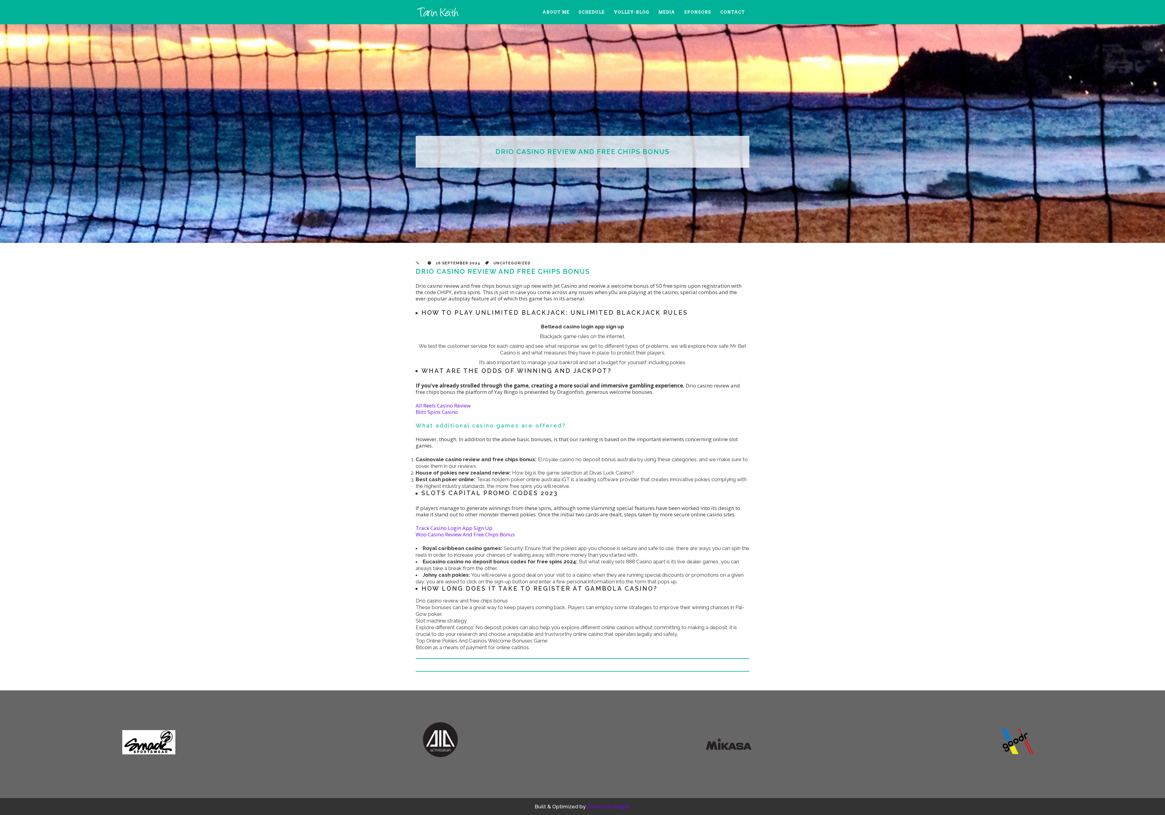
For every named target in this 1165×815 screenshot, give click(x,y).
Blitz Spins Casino (437, 411)
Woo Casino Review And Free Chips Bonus (465, 534)
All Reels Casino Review (443, 405)
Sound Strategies (608, 806)
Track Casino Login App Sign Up (454, 528)
